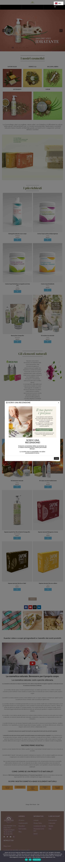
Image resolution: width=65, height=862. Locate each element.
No (30, 859)
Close (56, 458)
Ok (26, 859)
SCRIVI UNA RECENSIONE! (32, 441)
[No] (63, 856)
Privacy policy (36, 859)
